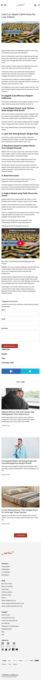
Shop (9, 664)
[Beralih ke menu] (2, 5)
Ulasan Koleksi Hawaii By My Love (12, 606)
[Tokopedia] (3, 649)
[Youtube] (17, 649)
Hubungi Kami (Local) (8, 618)
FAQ (3, 634)
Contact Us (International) (9, 620)
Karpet (4, 598)
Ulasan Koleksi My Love (9, 600)
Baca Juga (20, 382)
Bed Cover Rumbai (7, 586)
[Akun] (35, 5)
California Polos (6, 595)
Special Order (6, 615)
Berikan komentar (9, 346)
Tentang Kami (6, 566)
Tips (3, 358)
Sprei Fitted (5, 589)
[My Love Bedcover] (20, 5)
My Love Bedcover (12, 675)
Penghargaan (6, 569)
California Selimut (7, 592)
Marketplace (5, 575)
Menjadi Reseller (7, 629)
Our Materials (6, 572)
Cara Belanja (5, 623)
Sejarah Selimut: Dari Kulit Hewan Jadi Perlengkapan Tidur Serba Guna (18, 413)
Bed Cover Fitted (7, 584)
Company (4, 664)
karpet (4, 354)
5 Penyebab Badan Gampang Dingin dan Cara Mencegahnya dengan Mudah (19, 462)
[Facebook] (13, 649)
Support (15, 664)
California (6, 349)
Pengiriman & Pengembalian (10, 626)
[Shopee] (6, 649)
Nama (3, 310)
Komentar (5, 328)
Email (3, 319)
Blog (3, 632)
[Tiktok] (10, 649)
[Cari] (6, 5)
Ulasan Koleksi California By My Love (13, 603)
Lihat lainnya (20, 535)
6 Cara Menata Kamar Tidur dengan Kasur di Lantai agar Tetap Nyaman (20, 511)
